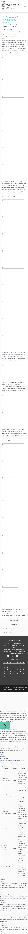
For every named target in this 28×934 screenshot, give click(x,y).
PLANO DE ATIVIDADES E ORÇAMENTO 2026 (14, 651)
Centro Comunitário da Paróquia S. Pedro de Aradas (12, 5)
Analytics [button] (2, 900)
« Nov (12, 679)
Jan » (16, 679)
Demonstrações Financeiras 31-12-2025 (14, 649)
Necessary (3, 756)
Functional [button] (2, 879)
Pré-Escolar (4, 26)
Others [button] (1, 923)
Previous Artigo (14, 620)
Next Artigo (14, 624)
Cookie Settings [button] (4, 721)
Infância (3, 24)
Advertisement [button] (3, 912)
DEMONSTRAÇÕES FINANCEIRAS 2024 (14, 653)
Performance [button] (3, 891)
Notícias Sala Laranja (20, 24)
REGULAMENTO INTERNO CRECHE (14, 643)
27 (17, 673)
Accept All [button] (10, 721)
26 (14, 673)
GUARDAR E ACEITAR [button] (5, 933)
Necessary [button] (2, 754)
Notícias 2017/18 (10, 24)
